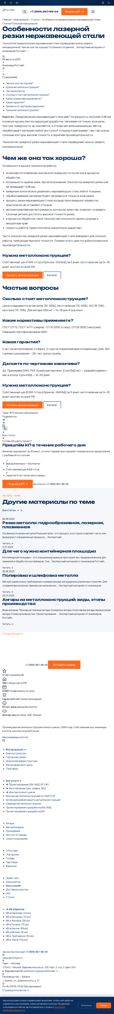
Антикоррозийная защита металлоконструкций (33, 799)
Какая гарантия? (15, 102)
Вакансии (11, 866)
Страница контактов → (15, 990)
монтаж (15, 267)
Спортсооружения (16, 838)
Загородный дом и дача (19, 765)
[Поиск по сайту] (24, 12)
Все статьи (9, 510)
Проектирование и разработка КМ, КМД (28, 807)
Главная (6, 19)
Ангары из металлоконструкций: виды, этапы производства (53, 601)
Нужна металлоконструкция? (22, 87)
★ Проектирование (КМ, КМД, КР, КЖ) (27, 784)
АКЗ (91, 305)
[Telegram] (57, 420)
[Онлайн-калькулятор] (103, 3)
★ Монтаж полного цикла (20, 792)
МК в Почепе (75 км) (17, 924)
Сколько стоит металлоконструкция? (27, 94)
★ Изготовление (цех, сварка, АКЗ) (26, 788)
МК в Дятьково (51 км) (18, 917)
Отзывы (10, 858)
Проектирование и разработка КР (25, 811)
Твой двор (12, 768)
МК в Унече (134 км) (17, 939)
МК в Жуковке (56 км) (18, 920)
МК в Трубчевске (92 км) (20, 936)
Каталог (52, 275)
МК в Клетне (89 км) (17, 928)
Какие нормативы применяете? (24, 98)
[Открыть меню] (93, 11)
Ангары (10, 823)
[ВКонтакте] (57, 422)
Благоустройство (16, 753)
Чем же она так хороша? (19, 83)
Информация (21, 19)
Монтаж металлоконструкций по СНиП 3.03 (30, 796)
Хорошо (103, 1005)
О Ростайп (12, 850)
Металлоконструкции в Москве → (38, 971)
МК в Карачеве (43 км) (18, 913)
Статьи (35, 19)
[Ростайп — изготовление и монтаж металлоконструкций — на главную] (11, 12)
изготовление (89, 262)
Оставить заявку (64, 665)
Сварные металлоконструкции (23, 803)
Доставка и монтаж (17, 889)
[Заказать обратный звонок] (109, 3)
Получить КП (15, 484)
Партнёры (12, 862)
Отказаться (86, 1005)
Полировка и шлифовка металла (40, 575)
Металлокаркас (15, 827)
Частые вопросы (15, 91)
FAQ (8, 893)
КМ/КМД (61, 262)
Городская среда (16, 757)
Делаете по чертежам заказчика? (25, 106)
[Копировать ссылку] (4, 428)
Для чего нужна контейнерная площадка (49, 551)
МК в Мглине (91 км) (17, 932)
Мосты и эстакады (16, 834)
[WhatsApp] (57, 425)
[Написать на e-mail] (17, 3)
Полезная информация (24, 23)
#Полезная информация (24, 412)
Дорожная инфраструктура (21, 761)
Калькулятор (13, 882)
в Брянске (47, 262)
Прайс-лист (12, 878)
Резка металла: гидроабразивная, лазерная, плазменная (53, 525)
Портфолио (12, 854)
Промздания (13, 831)
